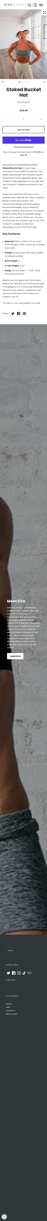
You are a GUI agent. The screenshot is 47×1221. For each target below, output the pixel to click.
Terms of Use (11, 1014)
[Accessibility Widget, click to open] (4, 1217)
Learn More (15, 656)
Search (9, 1004)
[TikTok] (24, 973)
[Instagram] (19, 973)
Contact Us (10, 1010)
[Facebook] (13, 973)
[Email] (29, 973)
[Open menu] (41, 5)
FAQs (8, 1007)
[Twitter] (8, 973)
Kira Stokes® (23, 102)
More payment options (23, 147)
